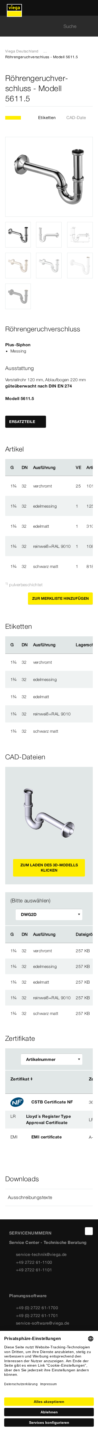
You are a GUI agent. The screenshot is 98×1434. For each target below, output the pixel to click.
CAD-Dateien (79, 117)
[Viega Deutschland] (14, 8)
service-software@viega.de (42, 1323)
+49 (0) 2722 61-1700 (37, 1307)
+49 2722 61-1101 (34, 1269)
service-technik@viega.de (41, 1254)
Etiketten (47, 117)
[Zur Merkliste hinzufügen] (90, 88)
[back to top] (89, 1231)
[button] (49, 1197)
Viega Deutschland (21, 51)
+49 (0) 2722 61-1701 (37, 1315)
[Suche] (90, 26)
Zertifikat (19, 1079)
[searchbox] (44, 26)
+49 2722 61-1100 (34, 1262)
